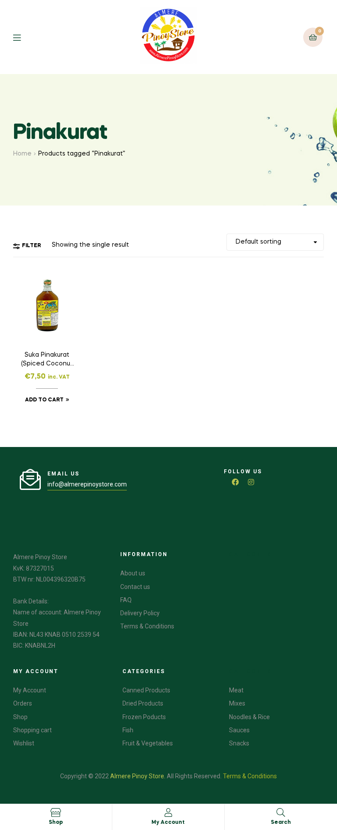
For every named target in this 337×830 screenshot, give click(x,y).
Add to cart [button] (44, 400)
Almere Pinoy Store (137, 776)
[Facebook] (235, 482)
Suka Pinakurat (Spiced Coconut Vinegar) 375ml (47, 360)
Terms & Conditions (250, 776)
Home (22, 154)
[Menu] (23, 37)
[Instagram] (251, 482)
